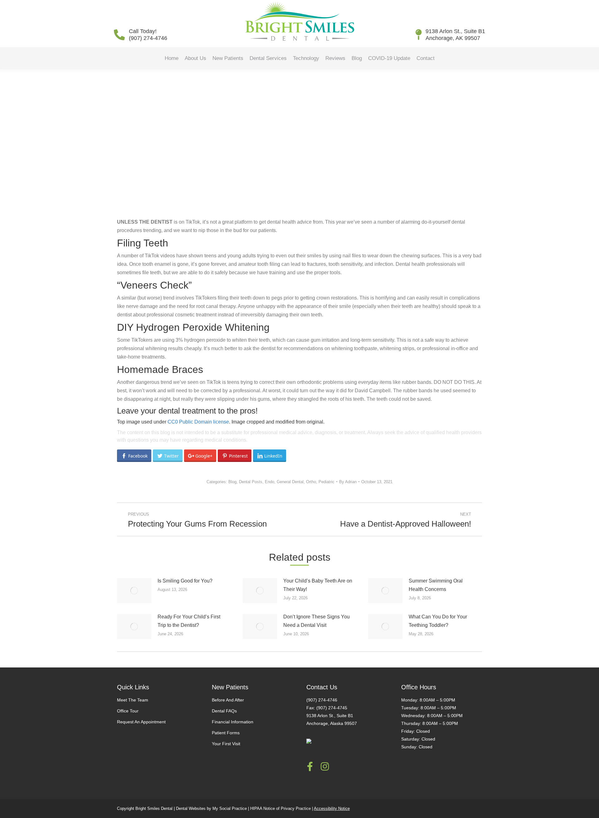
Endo (269, 481)
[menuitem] (171, 58)
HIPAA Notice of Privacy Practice (280, 808)
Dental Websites (191, 808)
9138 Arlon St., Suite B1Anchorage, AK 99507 (455, 34)
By (348, 481)
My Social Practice (229, 808)
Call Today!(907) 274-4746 (148, 34)
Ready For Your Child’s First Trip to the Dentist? (189, 621)
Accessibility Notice (332, 808)
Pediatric (326, 481)
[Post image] (134, 590)
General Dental (290, 481)
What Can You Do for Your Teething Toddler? (438, 621)
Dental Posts (250, 481)
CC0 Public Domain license (198, 421)
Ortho (311, 481)
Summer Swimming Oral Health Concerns (436, 585)
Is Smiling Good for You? (185, 580)
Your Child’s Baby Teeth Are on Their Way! (317, 585)
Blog (232, 481)
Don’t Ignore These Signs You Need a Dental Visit (316, 621)
